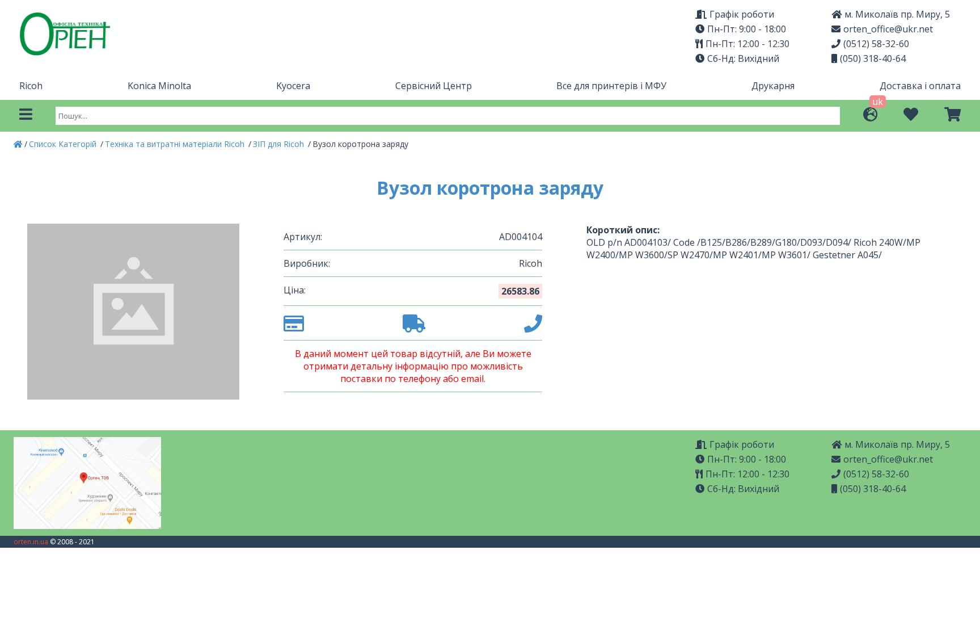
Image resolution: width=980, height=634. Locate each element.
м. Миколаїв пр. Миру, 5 (897, 14)
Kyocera (293, 85)
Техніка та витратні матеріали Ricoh (176, 143)
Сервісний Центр (433, 85)
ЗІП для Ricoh (279, 143)
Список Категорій (64, 143)
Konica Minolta (159, 85)
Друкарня (773, 85)
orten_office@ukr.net (888, 29)
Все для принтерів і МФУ (611, 85)
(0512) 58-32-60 (876, 43)
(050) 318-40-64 (873, 58)
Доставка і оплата (920, 85)
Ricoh (31, 85)
